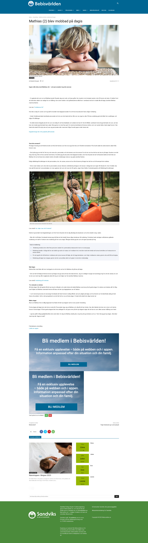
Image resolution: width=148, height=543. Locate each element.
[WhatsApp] (53, 431)
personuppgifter (112, 507)
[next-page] (33, 488)
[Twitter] (45, 431)
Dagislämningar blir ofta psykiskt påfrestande (41, 132)
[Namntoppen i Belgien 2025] (50, 458)
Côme (92, 443)
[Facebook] (41, 431)
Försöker (51, 10)
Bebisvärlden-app (94, 10)
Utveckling (35, 17)
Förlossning (68, 10)
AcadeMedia (72, 517)
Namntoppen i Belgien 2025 (40, 475)
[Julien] (82, 458)
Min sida (104, 10)
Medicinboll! (32, 425)
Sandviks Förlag (64, 507)
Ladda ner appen (33, 328)
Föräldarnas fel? (38, 107)
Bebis (77, 10)
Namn (84, 10)
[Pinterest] (49, 431)
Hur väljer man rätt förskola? (43, 228)
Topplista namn (33, 472)
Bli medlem (111, 10)
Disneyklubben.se (82, 510)
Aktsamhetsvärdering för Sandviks (101, 510)
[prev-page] (30, 488)
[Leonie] (82, 480)
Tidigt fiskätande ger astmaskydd (109, 425)
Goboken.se (71, 510)
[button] (118, 3)
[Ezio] (82, 469)
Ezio (91, 465)
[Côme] (82, 447)
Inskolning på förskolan (42, 280)
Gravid (59, 10)
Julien (92, 454)
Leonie (92, 477)
